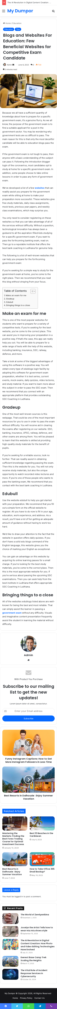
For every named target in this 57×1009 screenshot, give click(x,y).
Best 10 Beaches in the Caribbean (41, 834)
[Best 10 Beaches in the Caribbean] (42, 823)
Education (16, 23)
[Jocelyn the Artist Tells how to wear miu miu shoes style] (10, 931)
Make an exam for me (16, 295)
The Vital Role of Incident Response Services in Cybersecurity (34, 973)
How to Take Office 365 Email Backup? (42, 870)
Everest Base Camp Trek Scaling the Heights (33, 959)
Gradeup (10, 299)
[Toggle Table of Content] (31, 291)
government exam (11, 612)
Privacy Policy (26, 998)
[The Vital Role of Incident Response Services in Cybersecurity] (10, 974)
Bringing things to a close (18, 305)
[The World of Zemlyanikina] (10, 918)
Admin (9, 65)
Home (8, 23)
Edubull (9, 302)
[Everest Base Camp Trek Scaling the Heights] (10, 961)
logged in (18, 896)
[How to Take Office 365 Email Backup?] (42, 859)
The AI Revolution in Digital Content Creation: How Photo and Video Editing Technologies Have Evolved (38, 945)
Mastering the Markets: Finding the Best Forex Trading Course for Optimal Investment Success (13, 839)
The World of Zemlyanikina (35, 914)
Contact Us (39, 998)
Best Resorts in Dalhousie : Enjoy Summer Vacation (12, 871)
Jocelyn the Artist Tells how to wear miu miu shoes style (37, 929)
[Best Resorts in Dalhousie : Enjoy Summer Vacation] (14, 859)
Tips (18, 29)
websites (39, 187)
